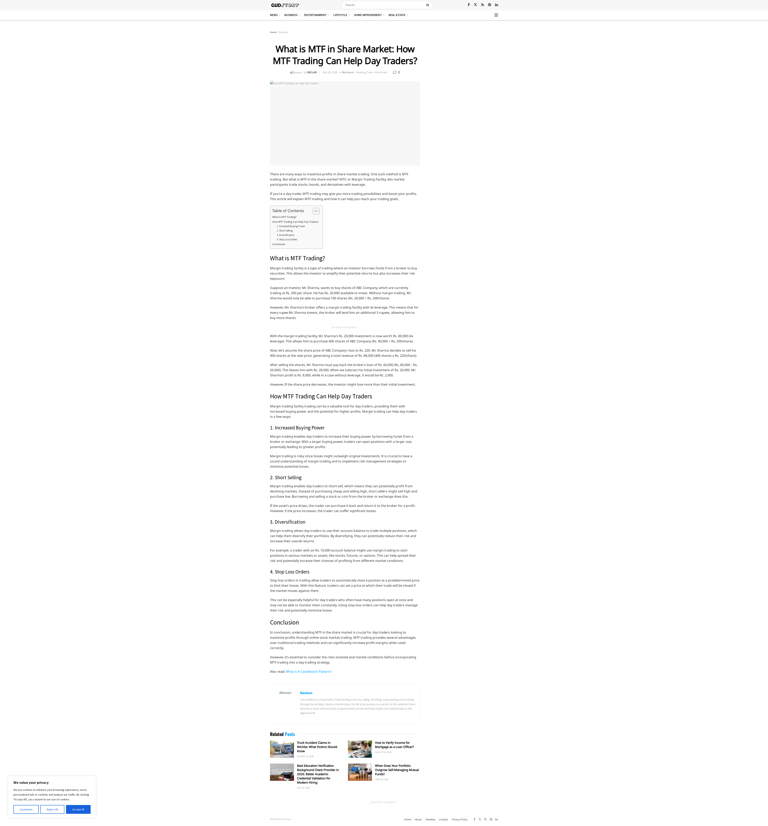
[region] (52, 797)
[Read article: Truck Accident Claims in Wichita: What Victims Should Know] (282, 749)
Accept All (78, 809)
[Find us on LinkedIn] (496, 5)
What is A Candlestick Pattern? (309, 671)
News (274, 15)
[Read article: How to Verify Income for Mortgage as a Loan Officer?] (360, 749)
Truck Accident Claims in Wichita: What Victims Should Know (317, 747)
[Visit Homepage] (285, 5)
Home (273, 32)
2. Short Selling (285, 230)
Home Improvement (368, 15)
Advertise (430, 819)
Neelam (312, 72)
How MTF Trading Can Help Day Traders (295, 222)
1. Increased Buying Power (291, 226)
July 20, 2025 (329, 72)
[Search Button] (428, 5)
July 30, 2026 (303, 787)
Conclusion (278, 244)
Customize (26, 809)
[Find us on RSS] (482, 5)
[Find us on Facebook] (469, 5)
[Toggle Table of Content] (314, 211)
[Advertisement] (463, 60)
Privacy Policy (459, 819)
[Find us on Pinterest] (489, 5)
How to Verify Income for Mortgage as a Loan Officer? (394, 745)
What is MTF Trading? (284, 217)
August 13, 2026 (383, 752)
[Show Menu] (496, 15)
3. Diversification (285, 235)
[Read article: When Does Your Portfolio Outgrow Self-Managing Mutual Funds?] (360, 772)
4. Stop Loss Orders (287, 239)
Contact (443, 819)
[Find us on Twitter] (475, 4)
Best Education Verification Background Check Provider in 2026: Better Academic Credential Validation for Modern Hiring (318, 774)
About (418, 819)
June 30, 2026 (382, 779)
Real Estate (397, 15)
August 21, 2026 (305, 756)
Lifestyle (340, 15)
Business (290, 15)
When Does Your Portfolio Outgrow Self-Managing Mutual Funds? (397, 770)
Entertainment (315, 15)
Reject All (52, 809)
